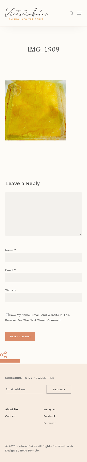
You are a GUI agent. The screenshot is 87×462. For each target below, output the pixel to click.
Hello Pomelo (29, 450)
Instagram (50, 409)
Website (10, 290)
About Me (11, 409)
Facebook (50, 416)
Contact (10, 416)
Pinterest (50, 423)
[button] (79, 13)
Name (10, 250)
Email (10, 270)
